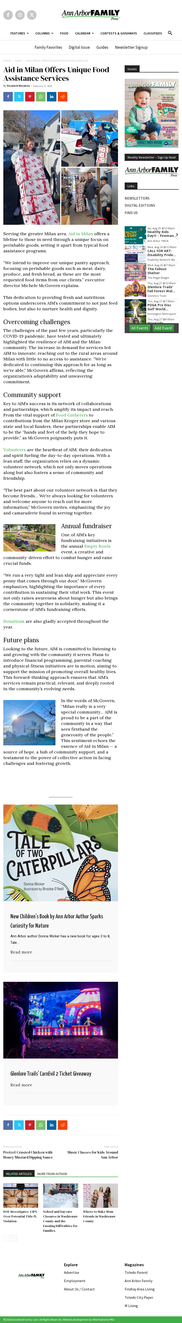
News (18, 60)
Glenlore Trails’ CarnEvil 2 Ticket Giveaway (50, 1074)
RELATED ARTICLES (19, 1174)
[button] (170, 33)
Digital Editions (140, 205)
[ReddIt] (62, 96)
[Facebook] (8, 15)
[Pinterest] (30, 96)
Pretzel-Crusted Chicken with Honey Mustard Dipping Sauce (28, 1155)
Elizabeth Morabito (18, 85)
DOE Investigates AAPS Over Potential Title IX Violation (20, 1216)
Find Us (131, 212)
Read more (21, 952)
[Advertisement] (153, 361)
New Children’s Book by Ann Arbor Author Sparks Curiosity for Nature (56, 921)
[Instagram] (20, 15)
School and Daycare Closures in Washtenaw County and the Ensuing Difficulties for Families (60, 1221)
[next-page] (14, 1238)
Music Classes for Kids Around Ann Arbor (93, 1155)
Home (7, 60)
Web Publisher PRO (103, 1319)
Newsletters (137, 198)
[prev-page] (6, 1238)
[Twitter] (31, 15)
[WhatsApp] (41, 96)
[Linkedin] (51, 96)
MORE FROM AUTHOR (52, 1174)
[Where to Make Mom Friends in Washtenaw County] (100, 1196)
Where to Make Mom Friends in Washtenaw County (99, 1216)
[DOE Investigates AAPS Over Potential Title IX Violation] (20, 1196)
